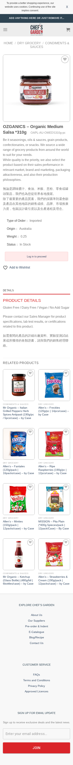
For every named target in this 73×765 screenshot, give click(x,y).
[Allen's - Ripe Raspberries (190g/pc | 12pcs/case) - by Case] (54, 444)
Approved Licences (36, 691)
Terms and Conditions (36, 680)
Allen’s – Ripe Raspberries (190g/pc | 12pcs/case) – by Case (52, 470)
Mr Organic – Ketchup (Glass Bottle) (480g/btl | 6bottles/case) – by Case (18, 580)
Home (8, 43)
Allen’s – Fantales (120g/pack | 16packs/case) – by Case (18, 470)
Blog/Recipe (36, 637)
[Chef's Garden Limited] (36, 29)
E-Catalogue (36, 631)
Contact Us (36, 643)
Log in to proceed (36, 256)
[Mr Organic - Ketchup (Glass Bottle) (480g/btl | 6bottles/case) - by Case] (19, 554)
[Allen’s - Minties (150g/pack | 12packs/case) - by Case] (19, 499)
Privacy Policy (36, 685)
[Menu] (5, 29)
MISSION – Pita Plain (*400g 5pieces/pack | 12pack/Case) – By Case (53, 525)
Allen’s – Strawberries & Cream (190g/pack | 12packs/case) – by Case (53, 580)
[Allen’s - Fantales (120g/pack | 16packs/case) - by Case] (19, 444)
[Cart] (68, 29)
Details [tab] (8, 290)
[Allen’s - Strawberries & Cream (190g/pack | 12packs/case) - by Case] (54, 554)
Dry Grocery (29, 43)
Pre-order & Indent (36, 626)
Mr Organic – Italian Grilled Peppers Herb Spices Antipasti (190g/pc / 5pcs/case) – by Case (18, 413)
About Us (36, 615)
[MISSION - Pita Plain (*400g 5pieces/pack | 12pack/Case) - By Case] (54, 499)
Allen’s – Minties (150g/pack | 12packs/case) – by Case (18, 525)
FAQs (36, 674)
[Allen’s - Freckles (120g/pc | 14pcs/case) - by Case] (54, 385)
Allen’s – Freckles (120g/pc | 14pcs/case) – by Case (53, 411)
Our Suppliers (36, 620)
